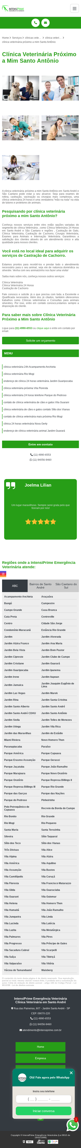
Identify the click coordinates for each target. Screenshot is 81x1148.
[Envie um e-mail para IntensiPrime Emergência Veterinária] (45, 23)
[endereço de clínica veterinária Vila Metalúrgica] (20, 128)
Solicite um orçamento (40, 340)
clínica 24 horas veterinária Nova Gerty (25, 423)
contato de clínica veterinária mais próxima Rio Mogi (33, 416)
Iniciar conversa (43, 1111)
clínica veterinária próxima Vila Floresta (26, 388)
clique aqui (43, 328)
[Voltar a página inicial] (13, 8)
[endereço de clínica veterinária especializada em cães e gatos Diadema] (60, 128)
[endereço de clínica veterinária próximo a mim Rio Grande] (60, 88)
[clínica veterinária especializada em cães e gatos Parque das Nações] (20, 88)
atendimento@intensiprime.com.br (41, 1030)
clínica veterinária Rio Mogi (19, 373)
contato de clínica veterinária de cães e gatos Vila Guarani (36, 402)
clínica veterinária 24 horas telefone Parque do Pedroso (35, 395)
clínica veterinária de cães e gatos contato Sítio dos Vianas (37, 409)
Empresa (40, 1058)
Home (40, 1046)
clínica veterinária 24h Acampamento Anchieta (30, 366)
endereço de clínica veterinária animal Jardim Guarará (34, 430)
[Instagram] (3, 574)
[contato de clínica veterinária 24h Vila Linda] (20, 167)
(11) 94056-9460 (42, 459)
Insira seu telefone (44, 1091)
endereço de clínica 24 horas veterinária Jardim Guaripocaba (38, 381)
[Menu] (74, 8)
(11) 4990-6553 (24, 328)
